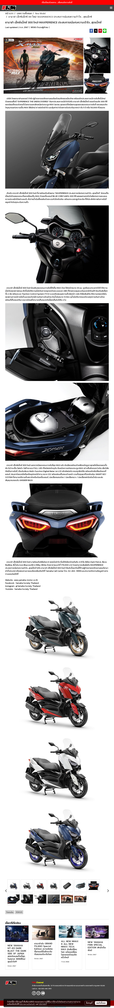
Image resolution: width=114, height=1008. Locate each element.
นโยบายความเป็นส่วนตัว (27, 1004)
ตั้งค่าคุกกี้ (89, 1003)
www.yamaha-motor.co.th (26, 579)
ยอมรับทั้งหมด (101, 1003)
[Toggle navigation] (111, 7)
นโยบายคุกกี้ (43, 1004)
